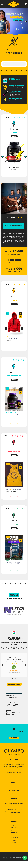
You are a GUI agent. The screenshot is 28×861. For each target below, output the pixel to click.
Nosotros (14, 787)
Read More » (14, 663)
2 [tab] (11, 174)
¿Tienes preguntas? (10, 695)
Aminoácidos (14, 834)
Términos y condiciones (14, 790)
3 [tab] (12, 174)
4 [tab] (14, 174)
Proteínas (14, 825)
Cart (14, 792)
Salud (14, 835)
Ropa (14, 844)
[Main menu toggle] (2, 4)
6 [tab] (17, 174)
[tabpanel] (14, 155)
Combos (14, 840)
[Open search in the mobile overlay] (14, 64)
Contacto (14, 788)
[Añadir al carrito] (20, 316)
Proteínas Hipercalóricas (14, 829)
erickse (23, 854)
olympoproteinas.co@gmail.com (14, 774)
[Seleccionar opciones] (20, 540)
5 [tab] (15, 174)
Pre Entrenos (14, 832)
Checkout (14, 793)
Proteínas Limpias (14, 827)
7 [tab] (18, 174)
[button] (2, 157)
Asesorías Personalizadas (11, 702)
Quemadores (14, 830)
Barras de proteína (14, 837)
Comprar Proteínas (18, 20)
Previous (2, 665)
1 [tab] (9, 174)
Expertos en (8, 710)
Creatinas (14, 842)
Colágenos (14, 839)
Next (25, 665)
